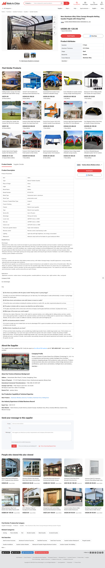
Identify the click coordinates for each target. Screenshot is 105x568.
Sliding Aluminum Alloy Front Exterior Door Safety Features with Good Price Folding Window (10, 509)
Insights (87, 557)
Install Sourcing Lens (42, 552)
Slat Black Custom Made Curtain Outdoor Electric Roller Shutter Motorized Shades (93, 509)
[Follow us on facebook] (90, 552)
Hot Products (19, 557)
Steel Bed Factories (42, 540)
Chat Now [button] (94, 36)
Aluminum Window (16, 397)
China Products (27, 557)
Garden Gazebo (34, 11)
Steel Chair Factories (55, 540)
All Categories (7, 8)
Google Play (16, 552)
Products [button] (28, 3)
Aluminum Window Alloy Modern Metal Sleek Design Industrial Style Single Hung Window (31, 480)
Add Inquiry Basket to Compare (30, 61)
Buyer (67, 8)
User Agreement (61, 562)
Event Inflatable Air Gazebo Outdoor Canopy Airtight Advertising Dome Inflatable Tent (73, 93)
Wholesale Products (52, 557)
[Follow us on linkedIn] (102, 552)
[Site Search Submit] (66, 3)
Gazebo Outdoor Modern (22, 544)
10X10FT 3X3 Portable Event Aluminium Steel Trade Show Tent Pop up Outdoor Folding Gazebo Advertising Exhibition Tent (31, 93)
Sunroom (24, 397)
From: (9, 423)
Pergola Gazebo (86, 540)
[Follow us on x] (93, 552)
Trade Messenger (27, 552)
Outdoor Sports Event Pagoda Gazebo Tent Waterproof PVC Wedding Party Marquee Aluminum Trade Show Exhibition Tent (11, 152)
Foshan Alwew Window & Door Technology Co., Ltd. (78, 21)
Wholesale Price (62, 557)
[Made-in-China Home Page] (11, 3)
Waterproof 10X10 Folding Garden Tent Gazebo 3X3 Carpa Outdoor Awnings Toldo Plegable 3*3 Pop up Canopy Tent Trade (93, 93)
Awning (5, 533)
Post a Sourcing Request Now (47, 446)
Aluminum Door (37, 397)
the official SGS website (40, 348)
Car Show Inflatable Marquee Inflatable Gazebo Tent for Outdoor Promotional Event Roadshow (93, 152)
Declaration (69, 562)
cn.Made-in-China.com (68, 559)
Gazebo (26, 11)
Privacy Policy (77, 562)
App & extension (84, 8)
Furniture (8, 11)
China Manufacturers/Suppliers (39, 557)
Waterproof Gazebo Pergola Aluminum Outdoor (44, 544)
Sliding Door (45, 397)
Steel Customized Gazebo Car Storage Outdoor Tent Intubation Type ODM (51, 152)
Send (14, 446)
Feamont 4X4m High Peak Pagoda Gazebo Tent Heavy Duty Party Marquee (31, 122)
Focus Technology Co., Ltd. (41, 562)
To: (10, 428)
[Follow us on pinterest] (100, 552)
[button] (61, 3)
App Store (5, 552)
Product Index (80, 557)
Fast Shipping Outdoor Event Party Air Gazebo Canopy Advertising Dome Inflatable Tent (93, 122)
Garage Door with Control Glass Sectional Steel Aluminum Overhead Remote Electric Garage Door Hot (52, 509)
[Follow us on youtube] (98, 552)
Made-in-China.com (45, 559)
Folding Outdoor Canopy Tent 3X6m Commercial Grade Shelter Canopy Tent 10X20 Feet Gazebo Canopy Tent (11, 93)
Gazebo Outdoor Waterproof (71, 540)
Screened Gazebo (53, 533)
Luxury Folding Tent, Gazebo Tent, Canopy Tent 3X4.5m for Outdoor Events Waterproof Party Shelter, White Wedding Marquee (10, 122)
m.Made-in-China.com (56, 559)
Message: (8, 432)
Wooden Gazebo (31, 533)
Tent (22, 533)
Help (75, 8)
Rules (102, 8)
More (3, 547)
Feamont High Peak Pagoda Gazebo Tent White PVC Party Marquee (73, 122)
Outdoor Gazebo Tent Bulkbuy (67, 544)
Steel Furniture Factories (9, 540)
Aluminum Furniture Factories (26, 540)
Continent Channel (71, 557)
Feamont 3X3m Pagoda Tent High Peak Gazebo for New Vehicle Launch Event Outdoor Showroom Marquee (31, 152)
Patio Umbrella (14, 533)
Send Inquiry (71, 36)
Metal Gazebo (42, 533)
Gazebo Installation (8, 544)
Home (3, 11)
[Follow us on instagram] (95, 552)
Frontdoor (30, 397)
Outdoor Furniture (17, 11)
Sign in (101, 4)
